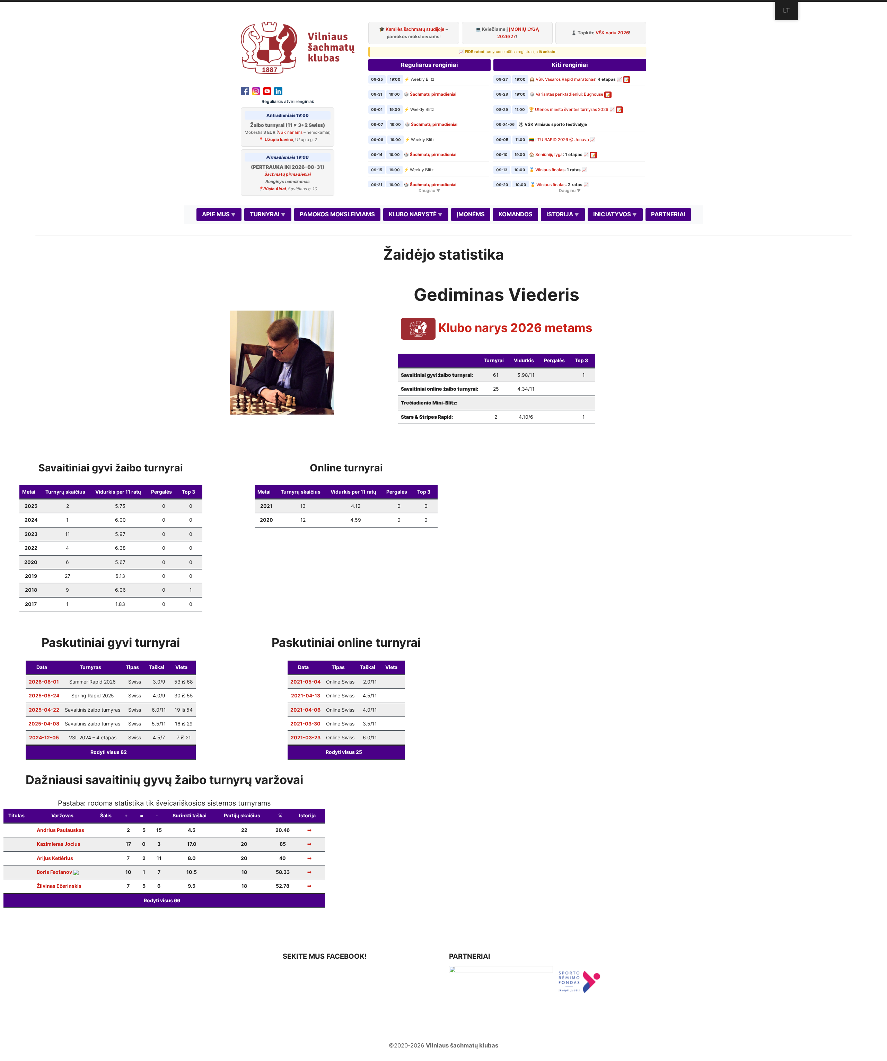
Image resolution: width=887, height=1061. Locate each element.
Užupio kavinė (279, 139)
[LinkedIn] (278, 90)
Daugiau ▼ (429, 190)
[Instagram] (256, 90)
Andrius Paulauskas (60, 830)
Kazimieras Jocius (58, 844)
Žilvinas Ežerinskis (59, 886)
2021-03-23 (305, 737)
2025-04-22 (44, 710)
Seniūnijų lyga (549, 154)
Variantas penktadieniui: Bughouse (569, 94)
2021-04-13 (305, 695)
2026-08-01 (44, 682)
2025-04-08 (43, 724)
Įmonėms (471, 214)
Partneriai (668, 214)
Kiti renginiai (570, 64)
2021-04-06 (305, 710)
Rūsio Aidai (274, 188)
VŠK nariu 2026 (612, 32)
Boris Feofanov (54, 872)
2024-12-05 (44, 737)
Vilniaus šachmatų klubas (462, 1045)
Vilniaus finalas (549, 169)
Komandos (516, 214)
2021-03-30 (305, 724)
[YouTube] (267, 90)
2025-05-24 (44, 695)
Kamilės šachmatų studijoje (415, 29)
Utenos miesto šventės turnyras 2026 (571, 109)
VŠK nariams (290, 132)
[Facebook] (245, 90)
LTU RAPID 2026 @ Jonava (562, 139)
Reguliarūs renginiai (429, 64)
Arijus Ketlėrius (55, 858)
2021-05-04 (305, 682)
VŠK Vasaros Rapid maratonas (565, 79)
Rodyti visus (108, 752)
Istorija (559, 214)
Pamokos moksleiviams (337, 214)
